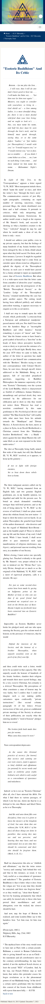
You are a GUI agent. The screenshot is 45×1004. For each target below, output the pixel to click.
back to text (8, 993)
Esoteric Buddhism (23, 276)
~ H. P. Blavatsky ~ (18, 33)
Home (8, 33)
